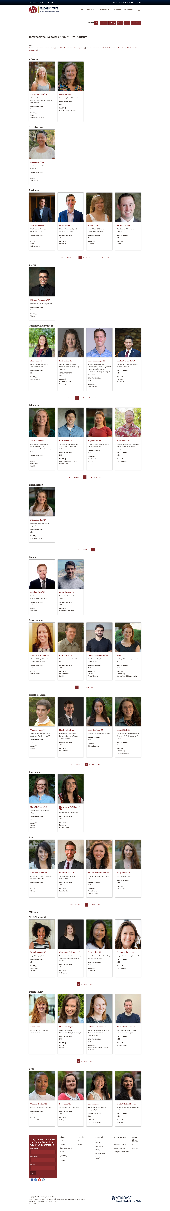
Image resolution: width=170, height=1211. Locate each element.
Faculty (97, 1150)
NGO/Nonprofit (132, 48)
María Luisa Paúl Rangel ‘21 (69, 808)
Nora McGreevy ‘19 (38, 807)
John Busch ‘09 (65, 655)
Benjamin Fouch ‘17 (38, 225)
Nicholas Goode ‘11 (125, 225)
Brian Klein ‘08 (123, 440)
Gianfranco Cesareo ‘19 (98, 655)
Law (119, 48)
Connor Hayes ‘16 (66, 872)
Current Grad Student (62, 48)
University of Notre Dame (47, 1197)
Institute (62, 1141)
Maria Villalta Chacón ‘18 (128, 1104)
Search (138, 11)
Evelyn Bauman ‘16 (38, 94)
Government (95, 48)
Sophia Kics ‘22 (94, 440)
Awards (62, 1152)
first (62, 257)
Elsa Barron (35, 1027)
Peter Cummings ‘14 (96, 361)
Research (90, 10)
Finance (88, 48)
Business (47, 48)
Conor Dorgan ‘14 (66, 592)
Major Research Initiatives (100, 1141)
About (71, 10)
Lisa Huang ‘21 (94, 1104)
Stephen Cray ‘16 (37, 592)
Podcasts (135, 1148)
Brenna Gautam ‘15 (38, 872)
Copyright (32, 1197)
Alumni (80, 1144)
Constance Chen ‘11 (38, 162)
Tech (39, 50)
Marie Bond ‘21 (36, 361)
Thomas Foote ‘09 (38, 730)
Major (120, 23)
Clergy (53, 48)
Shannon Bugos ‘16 (67, 1027)
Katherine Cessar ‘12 (97, 1027)
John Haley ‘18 (65, 440)
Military (124, 48)
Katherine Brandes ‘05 (39, 655)
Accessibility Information (36, 1204)
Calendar (117, 10)
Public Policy (33, 50)
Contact (62, 1144)
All (96, 23)
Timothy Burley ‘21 (38, 1104)
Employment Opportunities (64, 1156)
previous (68, 257)
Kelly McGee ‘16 (123, 872)
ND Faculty (117, 1141)
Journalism (114, 48)
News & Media (129, 10)
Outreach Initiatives (66, 1148)
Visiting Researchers (120, 1144)
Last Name (34, 1156)
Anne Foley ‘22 (123, 655)
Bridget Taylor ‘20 (38, 520)
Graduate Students (101, 1153)
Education (73, 48)
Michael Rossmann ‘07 (40, 300)
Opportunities (104, 10)
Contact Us (52, 1201)
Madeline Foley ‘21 (67, 94)
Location (103, 23)
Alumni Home (136, 23)
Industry (112, 23)
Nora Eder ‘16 (65, 1104)
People (80, 10)
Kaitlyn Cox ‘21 (65, 361)
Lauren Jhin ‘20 (94, 952)
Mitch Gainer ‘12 (66, 225)
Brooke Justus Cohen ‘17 (98, 872)
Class (126, 23)
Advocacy (32, 48)
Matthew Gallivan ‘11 (68, 730)
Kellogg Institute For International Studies (42, 1199)
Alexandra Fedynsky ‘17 (69, 952)
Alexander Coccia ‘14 (126, 1027)
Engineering (81, 48)
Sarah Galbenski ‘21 (38, 440)
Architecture (39, 48)
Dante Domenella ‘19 (126, 361)
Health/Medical (105, 48)
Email (32, 1164)
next (103, 257)
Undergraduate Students (100, 1158)
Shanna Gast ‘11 (95, 225)
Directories (81, 1141)
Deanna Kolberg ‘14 (125, 952)
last (108, 257)
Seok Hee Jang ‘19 (95, 730)
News (134, 1145)
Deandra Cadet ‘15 (38, 952)
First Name (34, 1148)
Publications (99, 1146)
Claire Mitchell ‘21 (125, 730)
